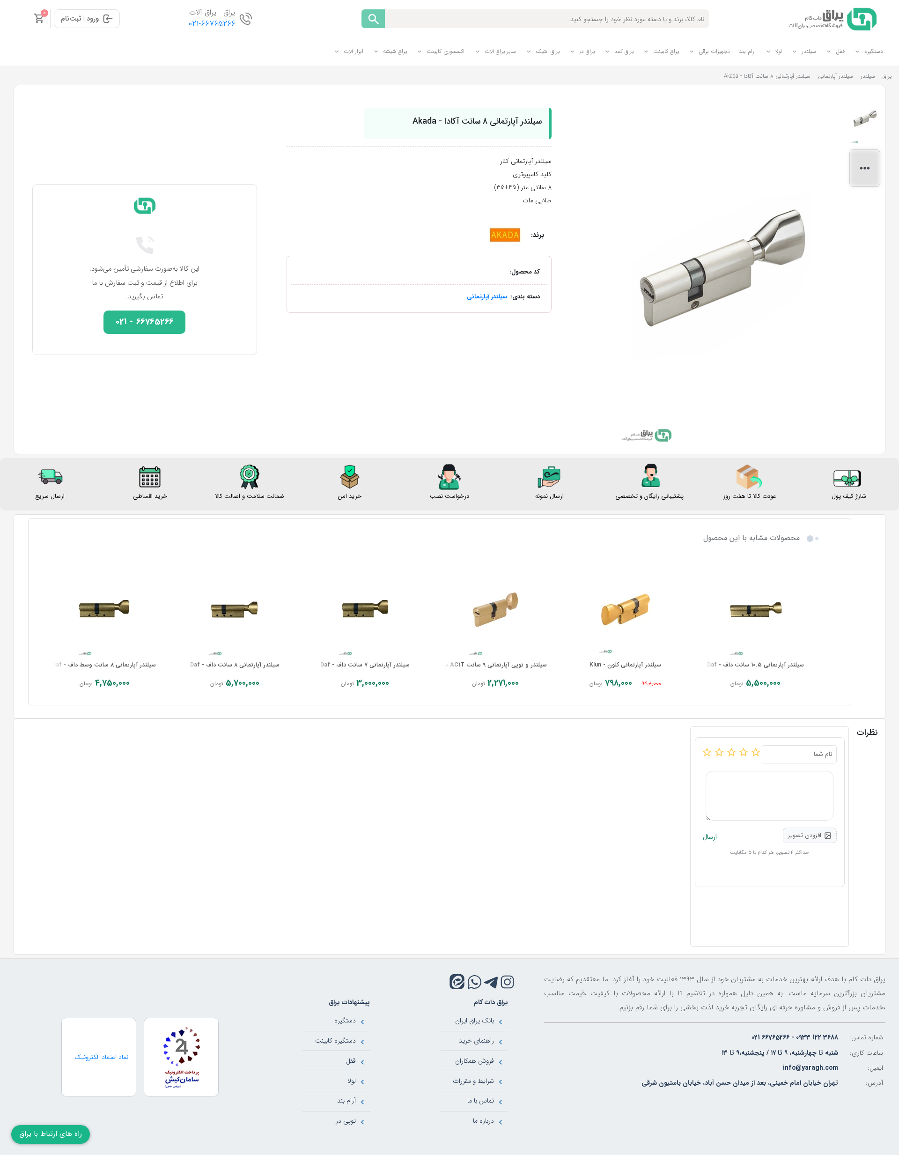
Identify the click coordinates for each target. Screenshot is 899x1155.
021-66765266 (212, 24)
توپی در (346, 1121)
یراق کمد (624, 51)
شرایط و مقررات (473, 1081)
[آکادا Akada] (505, 235)
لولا (778, 51)
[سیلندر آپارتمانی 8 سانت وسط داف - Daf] (104, 610)
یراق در (587, 51)
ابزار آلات (353, 51)
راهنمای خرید (476, 1041)
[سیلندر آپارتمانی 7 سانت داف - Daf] (364, 610)
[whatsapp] (474, 982)
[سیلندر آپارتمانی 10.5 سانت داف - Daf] (755, 610)
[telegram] (491, 982)
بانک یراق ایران (474, 1020)
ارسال (710, 837)
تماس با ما (480, 1101)
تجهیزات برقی (714, 51)
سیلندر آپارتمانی (487, 297)
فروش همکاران (474, 1061)
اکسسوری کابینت (445, 51)
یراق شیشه (395, 51)
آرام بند (747, 51)
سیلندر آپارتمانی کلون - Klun (625, 665)
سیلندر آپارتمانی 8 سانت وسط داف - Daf (104, 665)
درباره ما (483, 1121)
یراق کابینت (666, 51)
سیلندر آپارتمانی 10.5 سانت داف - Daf (755, 665)
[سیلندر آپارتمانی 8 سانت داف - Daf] (234, 610)
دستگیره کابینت (335, 1041)
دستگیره (873, 51)
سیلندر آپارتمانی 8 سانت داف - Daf (235, 665)
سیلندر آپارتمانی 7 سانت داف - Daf (365, 665)
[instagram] (507, 982)
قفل (840, 51)
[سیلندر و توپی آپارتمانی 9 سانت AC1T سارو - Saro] (495, 610)
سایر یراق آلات (500, 51)
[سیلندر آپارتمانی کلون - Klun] (625, 610)
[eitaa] (457, 981)
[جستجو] (373, 18)
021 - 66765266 (145, 322)
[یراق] (831, 18)
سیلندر (809, 51)
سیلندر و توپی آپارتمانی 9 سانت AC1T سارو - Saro (482, 665)
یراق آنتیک (548, 51)
